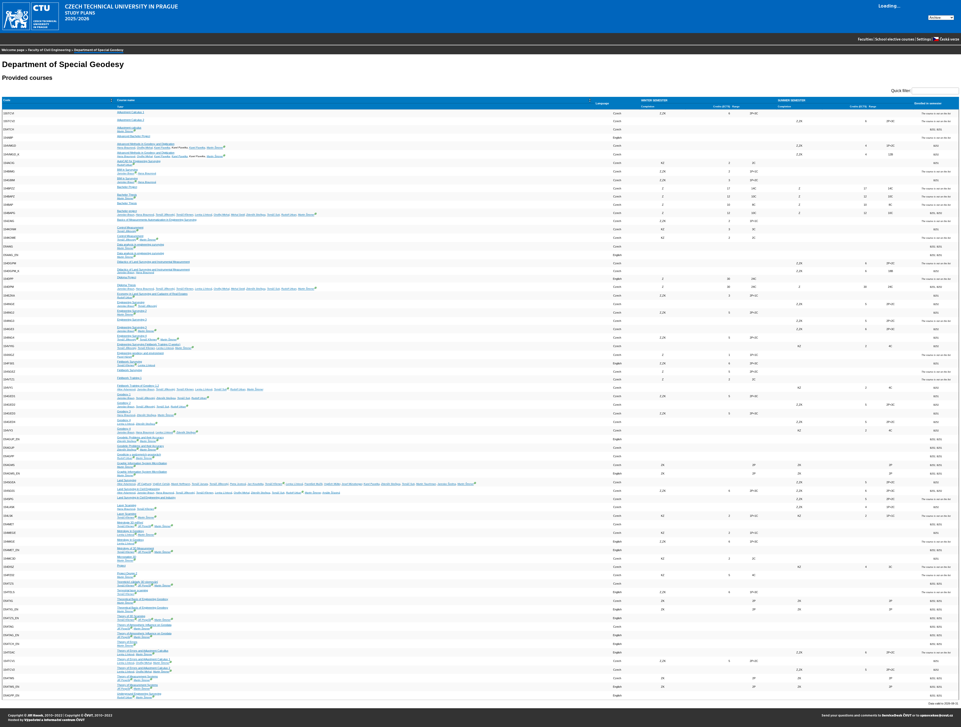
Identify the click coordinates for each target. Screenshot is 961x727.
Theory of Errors (127, 641)
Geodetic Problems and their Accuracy (140, 437)
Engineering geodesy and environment (140, 353)
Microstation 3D (126, 556)
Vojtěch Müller (332, 484)
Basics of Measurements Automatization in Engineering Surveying (156, 219)
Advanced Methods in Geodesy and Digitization (145, 143)
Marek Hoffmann (180, 484)
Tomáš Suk (273, 214)
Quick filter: (901, 91)
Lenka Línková (203, 214)
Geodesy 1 (124, 394)
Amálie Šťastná (331, 492)
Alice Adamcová (126, 389)
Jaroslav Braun (125, 173)
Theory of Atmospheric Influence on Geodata (144, 624)
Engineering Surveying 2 (132, 310)
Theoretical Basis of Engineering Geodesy (142, 599)
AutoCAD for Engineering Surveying (138, 161)
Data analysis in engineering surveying (140, 244)
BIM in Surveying (127, 169)
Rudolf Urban (124, 164)
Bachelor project (127, 210)
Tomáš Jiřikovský (165, 214)
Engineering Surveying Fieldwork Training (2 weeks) (148, 344)
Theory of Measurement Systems (137, 676)
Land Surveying (126, 480)
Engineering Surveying (130, 302)
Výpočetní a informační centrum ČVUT (54, 719)
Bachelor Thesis (127, 194)
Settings (924, 39)
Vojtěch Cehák (161, 484)
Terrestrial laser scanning (132, 590)
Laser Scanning (126, 505)
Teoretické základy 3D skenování (137, 581)
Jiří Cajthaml (144, 484)
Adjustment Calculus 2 (130, 119)
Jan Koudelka (256, 484)
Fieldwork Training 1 (129, 377)
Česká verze (949, 39)
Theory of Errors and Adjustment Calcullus (142, 650)
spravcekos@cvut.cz (936, 715)
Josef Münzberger (352, 484)
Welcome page (13, 50)
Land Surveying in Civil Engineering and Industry (146, 497)
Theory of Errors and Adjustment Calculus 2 (143, 667)
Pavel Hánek (124, 356)
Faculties (865, 39)
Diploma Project (126, 277)
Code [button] (6, 100)
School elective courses (894, 39)
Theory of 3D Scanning (131, 616)
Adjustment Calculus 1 (130, 112)
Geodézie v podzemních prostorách (139, 454)
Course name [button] (126, 100)
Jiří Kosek (35, 715)
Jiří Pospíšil (144, 526)
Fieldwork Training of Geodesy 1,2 (138, 385)
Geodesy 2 (124, 402)
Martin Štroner (125, 131)
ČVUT (88, 715)
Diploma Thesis (126, 285)
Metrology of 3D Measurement (135, 548)
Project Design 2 (127, 573)
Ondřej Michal (145, 147)
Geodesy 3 (124, 411)
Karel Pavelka (162, 147)
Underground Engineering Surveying (139, 693)
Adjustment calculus (129, 127)
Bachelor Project (127, 186)
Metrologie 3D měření (130, 522)
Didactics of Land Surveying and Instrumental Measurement (153, 261)
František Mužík (314, 484)
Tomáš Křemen (184, 214)
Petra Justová (238, 484)
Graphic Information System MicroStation (142, 463)
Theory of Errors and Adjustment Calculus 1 (143, 659)
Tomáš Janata (200, 484)
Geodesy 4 (124, 420)
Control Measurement (130, 227)
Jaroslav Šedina (446, 484)
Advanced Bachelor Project (133, 136)
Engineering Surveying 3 (132, 319)
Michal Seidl (238, 214)
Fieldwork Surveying (129, 361)
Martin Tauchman (426, 484)
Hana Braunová (126, 147)
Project (121, 565)
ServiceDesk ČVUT (896, 715)
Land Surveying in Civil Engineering (138, 489)
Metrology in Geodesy (130, 531)
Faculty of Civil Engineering (49, 50)
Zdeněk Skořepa (256, 214)
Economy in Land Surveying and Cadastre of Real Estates (152, 293)
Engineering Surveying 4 (132, 335)
